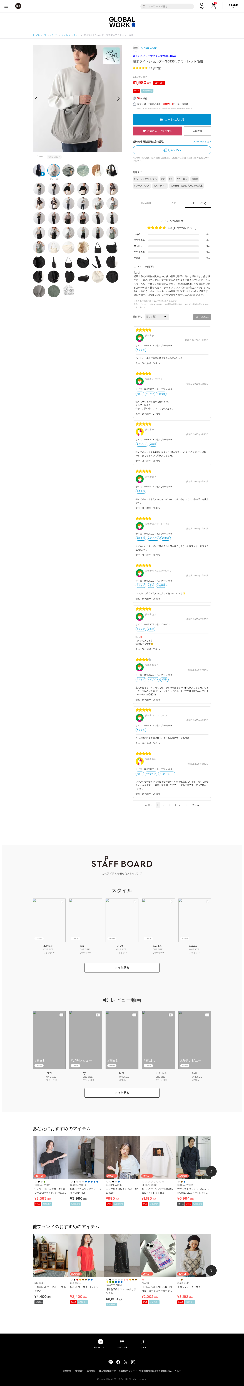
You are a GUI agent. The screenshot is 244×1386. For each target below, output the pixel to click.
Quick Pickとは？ (202, 141)
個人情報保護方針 (107, 1371)
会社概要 (67, 1371)
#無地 (195, 179)
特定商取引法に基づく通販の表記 (155, 1371)
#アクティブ (160, 185)
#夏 (163, 179)
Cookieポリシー (127, 1371)
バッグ (53, 35)
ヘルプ (178, 1371)
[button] (118, 98)
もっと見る (122, 967)
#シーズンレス (141, 185)
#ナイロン (182, 179)
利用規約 (79, 1371)
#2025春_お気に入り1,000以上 (187, 185)
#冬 (171, 179)
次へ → (195, 805)
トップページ (39, 35)
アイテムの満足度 (172, 221)
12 (186, 805)
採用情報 (91, 1371)
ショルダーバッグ (70, 35)
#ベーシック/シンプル (145, 179)
